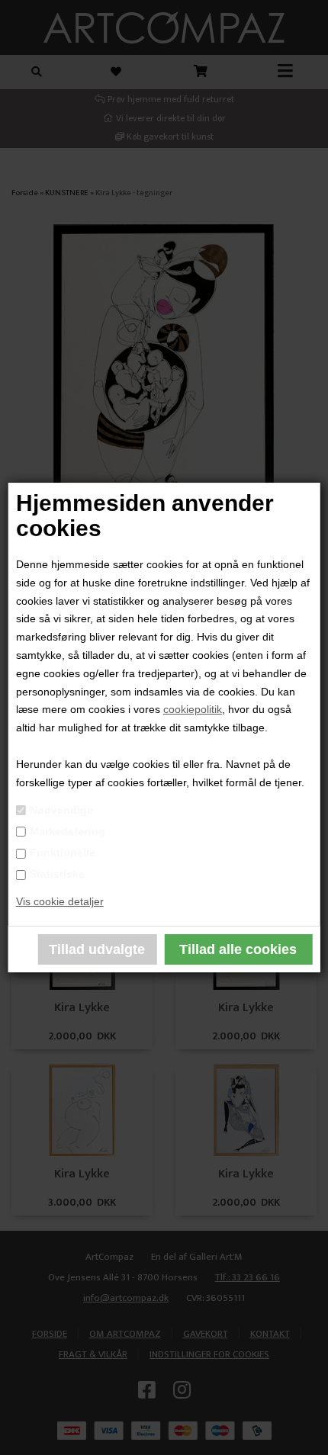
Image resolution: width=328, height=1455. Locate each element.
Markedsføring (67, 831)
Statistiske (57, 874)
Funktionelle (62, 852)
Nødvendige (61, 810)
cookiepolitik (192, 709)
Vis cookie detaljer (60, 901)
